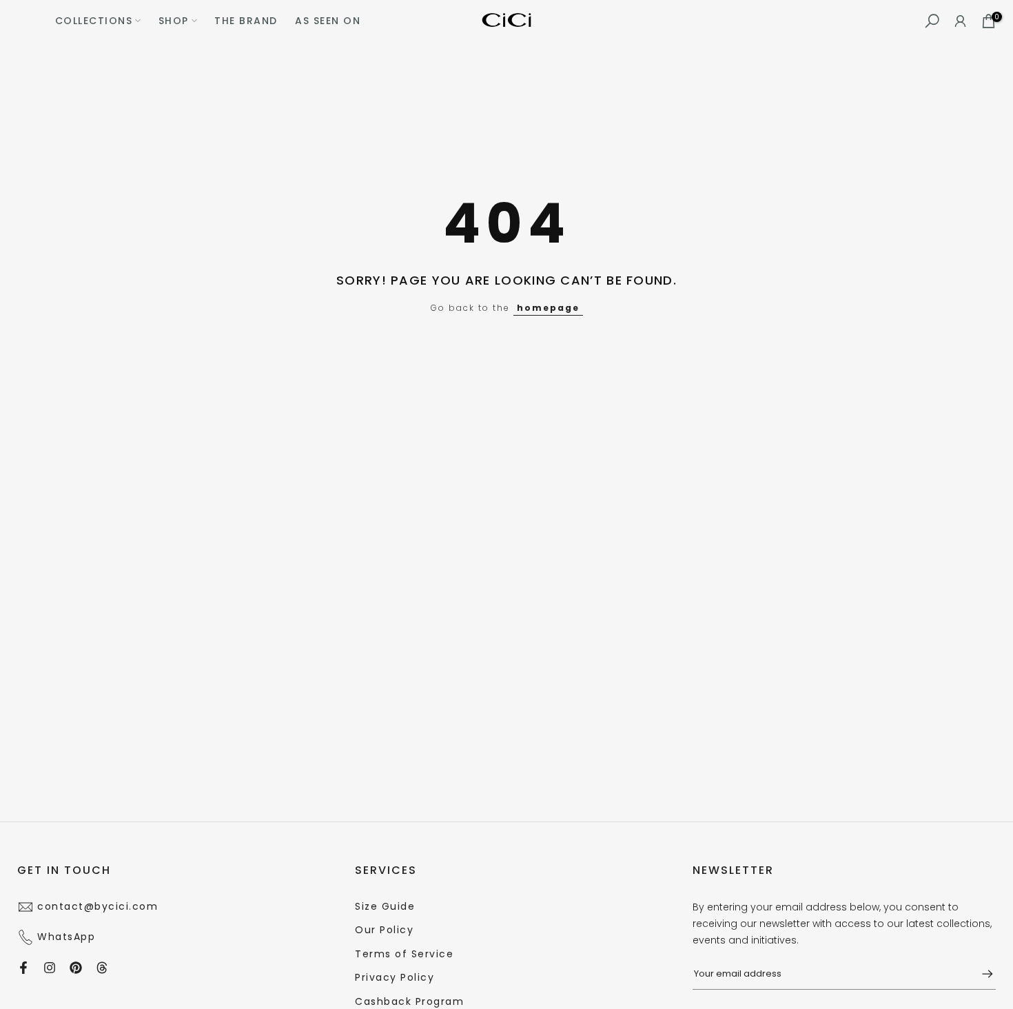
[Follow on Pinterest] (76, 967)
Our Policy (384, 930)
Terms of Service (404, 954)
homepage (548, 308)
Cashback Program (409, 1001)
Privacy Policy (394, 977)
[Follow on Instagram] (49, 967)
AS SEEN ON (327, 21)
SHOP (173, 21)
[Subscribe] (980, 974)
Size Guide (385, 906)
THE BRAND (246, 21)
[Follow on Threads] (102, 967)
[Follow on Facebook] (23, 967)
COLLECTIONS (94, 21)
